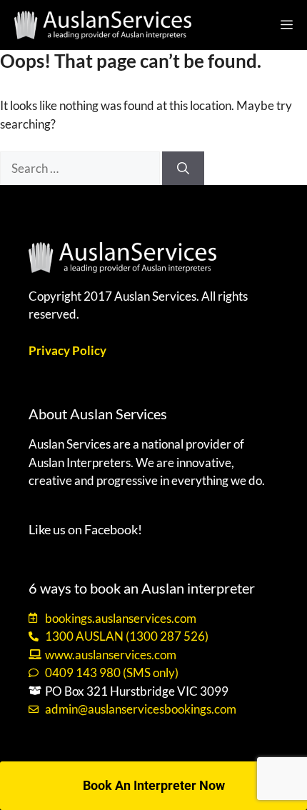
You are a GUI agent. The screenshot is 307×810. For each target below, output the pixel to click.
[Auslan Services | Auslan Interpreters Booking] (102, 25)
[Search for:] (81, 168)
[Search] (183, 168)
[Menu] (289, 25)
